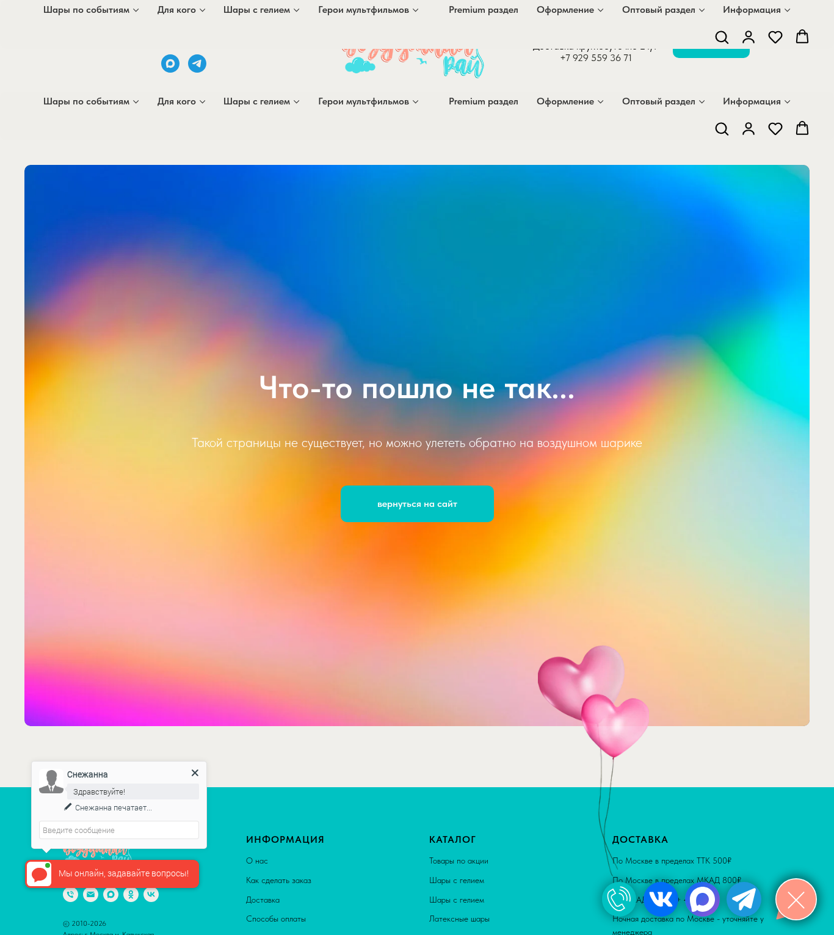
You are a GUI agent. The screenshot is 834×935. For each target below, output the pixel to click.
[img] (619, 899)
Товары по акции (458, 860)
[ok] (131, 894)
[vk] (151, 894)
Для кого (177, 101)
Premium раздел (483, 101)
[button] (721, 128)
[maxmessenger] (170, 69)
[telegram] (197, 69)
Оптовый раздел (658, 101)
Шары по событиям (86, 101)
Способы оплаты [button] (276, 918)
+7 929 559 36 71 (596, 58)
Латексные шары (459, 918)
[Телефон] (70, 894)
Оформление (565, 101)
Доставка (263, 899)
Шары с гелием (256, 101)
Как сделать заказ (278, 880)
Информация (752, 101)
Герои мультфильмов (363, 101)
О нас (257, 860)
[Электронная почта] (90, 894)
